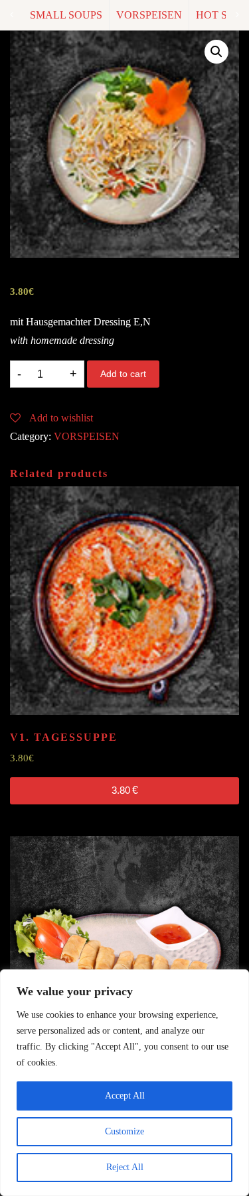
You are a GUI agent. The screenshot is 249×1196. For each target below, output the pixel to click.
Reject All (124, 1167)
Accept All (125, 1096)
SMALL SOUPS (66, 15)
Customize (124, 1131)
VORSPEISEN (149, 15)
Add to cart (123, 373)
